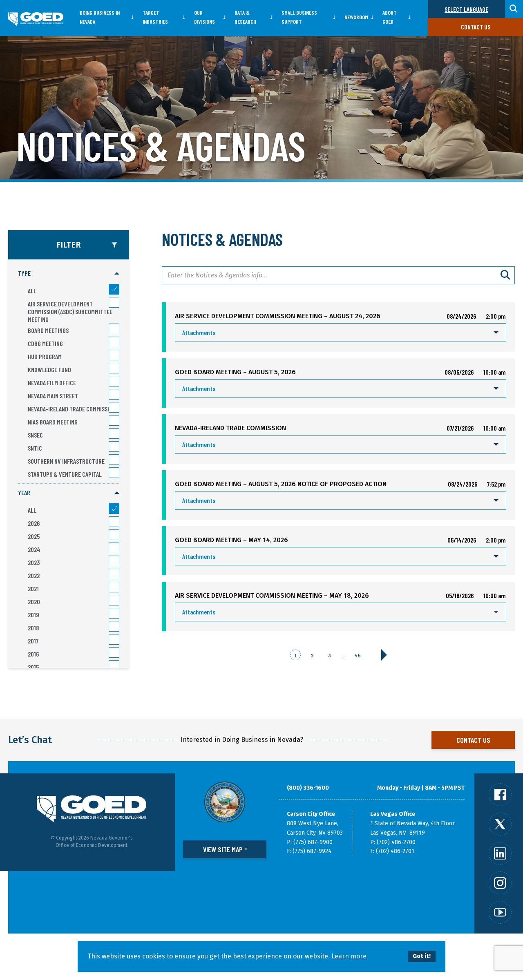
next (384, 655)
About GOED (389, 17)
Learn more (349, 956)
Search (505, 275)
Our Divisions (204, 17)
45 (358, 655)
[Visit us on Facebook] (500, 794)
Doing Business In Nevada (100, 17)
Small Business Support (299, 17)
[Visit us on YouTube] (500, 912)
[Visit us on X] (500, 824)
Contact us (475, 27)
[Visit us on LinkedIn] (500, 853)
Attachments (198, 332)
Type (24, 273)
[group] (68, 374)
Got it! (422, 956)
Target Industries (155, 17)
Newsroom (356, 16)
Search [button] (514, 9)
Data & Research (245, 17)
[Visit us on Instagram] (500, 882)
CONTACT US (473, 739)
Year (24, 492)
